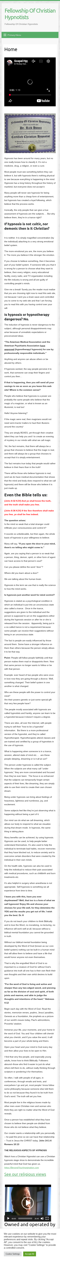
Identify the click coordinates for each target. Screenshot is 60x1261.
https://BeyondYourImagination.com (21, 1167)
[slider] (25, 1218)
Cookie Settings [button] (13, 1254)
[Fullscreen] (47, 1218)
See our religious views (25, 1174)
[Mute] (42, 1218)
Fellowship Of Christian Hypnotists (30, 13)
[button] (28, 1203)
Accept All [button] (29, 1254)
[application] (27, 1203)
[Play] (8, 1218)
